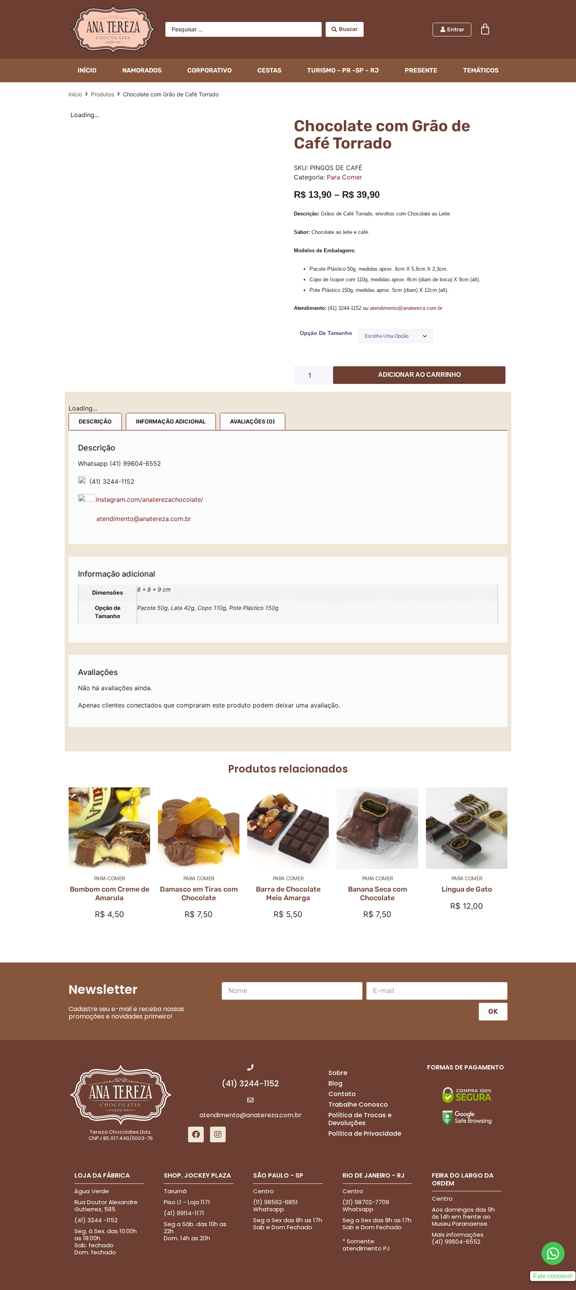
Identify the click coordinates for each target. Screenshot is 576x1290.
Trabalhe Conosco (358, 1104)
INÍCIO (87, 70)
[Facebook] (196, 1134)
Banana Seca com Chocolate (377, 893)
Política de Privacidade (364, 1133)
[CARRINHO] (485, 29)
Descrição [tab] (95, 421)
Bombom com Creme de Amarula (109, 893)
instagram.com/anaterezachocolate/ (150, 499)
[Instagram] (218, 1134)
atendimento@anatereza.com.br (406, 308)
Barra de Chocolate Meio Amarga (288, 893)
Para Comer (344, 177)
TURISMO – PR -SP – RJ (343, 70)
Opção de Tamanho (326, 333)
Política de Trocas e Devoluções (359, 1119)
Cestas (269, 70)
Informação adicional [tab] (171, 421)
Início (75, 94)
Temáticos (480, 70)
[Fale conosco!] (553, 1270)
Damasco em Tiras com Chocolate (199, 893)
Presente (421, 70)
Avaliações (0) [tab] (252, 421)
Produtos (102, 94)
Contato (342, 1093)
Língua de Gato (467, 889)
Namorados (141, 70)
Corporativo (209, 70)
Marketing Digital (273, 1279)
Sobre (337, 1072)
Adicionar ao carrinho (419, 374)
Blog (335, 1083)
